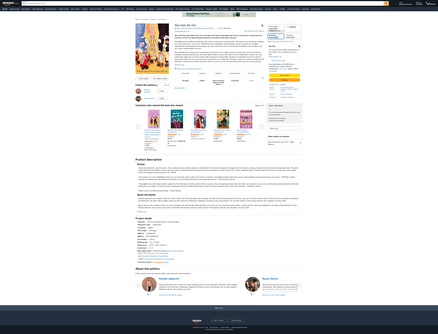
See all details (180, 88)
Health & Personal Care (164, 9)
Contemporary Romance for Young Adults (159, 259)
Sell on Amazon (242, 9)
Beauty (151, 9)
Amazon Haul (15, 9)
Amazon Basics (50, 9)
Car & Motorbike (198, 9)
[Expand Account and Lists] (412, 4)
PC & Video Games (183, 9)
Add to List (274, 128)
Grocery (268, 9)
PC (123, 9)
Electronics (130, 9)
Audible (282, 9)
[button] (5, 9)
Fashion (85, 9)
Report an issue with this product (189, 69)
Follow (161, 91)
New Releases (38, 9)
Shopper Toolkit (211, 9)
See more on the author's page (170, 295)
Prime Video (75, 9)
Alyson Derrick (182, 28)
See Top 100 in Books (175, 251)
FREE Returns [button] (274, 57)
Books (137, 19)
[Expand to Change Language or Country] (396, 4)
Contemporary (162, 19)
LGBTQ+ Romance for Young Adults (155, 253)
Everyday (305, 9)
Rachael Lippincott (201, 28)
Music (275, 9)
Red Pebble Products (287, 87)
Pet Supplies (223, 9)
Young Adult (144, 19)
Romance (153, 19)
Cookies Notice (225, 327)
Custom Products (293, 9)
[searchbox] (205, 3)
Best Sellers (26, 9)
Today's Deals (64, 9)
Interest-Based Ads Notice (239, 327)
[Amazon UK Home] (197, 321)
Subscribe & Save (256, 9)
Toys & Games (141, 9)
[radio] (276, 28)
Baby (232, 9)
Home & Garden (96, 9)
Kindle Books (315, 9)
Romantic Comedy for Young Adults (155, 256)
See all (166, 85)
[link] (154, 133)
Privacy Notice (214, 327)
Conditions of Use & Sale (200, 327)
